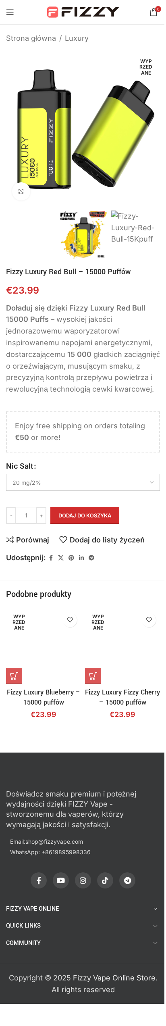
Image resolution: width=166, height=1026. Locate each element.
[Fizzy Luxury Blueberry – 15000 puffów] (43, 646)
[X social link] (61, 558)
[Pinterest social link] (71, 558)
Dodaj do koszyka (84, 515)
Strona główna (31, 38)
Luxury (77, 38)
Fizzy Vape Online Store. (115, 978)
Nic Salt (19, 466)
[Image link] (50, 774)
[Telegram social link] (91, 558)
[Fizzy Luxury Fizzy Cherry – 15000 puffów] (122, 646)
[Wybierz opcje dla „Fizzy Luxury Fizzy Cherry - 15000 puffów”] (93, 676)
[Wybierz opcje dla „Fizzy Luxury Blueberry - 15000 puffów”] (14, 676)
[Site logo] (83, 11)
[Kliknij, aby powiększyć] (21, 191)
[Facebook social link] (51, 558)
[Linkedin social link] (81, 558)
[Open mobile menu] (10, 12)
